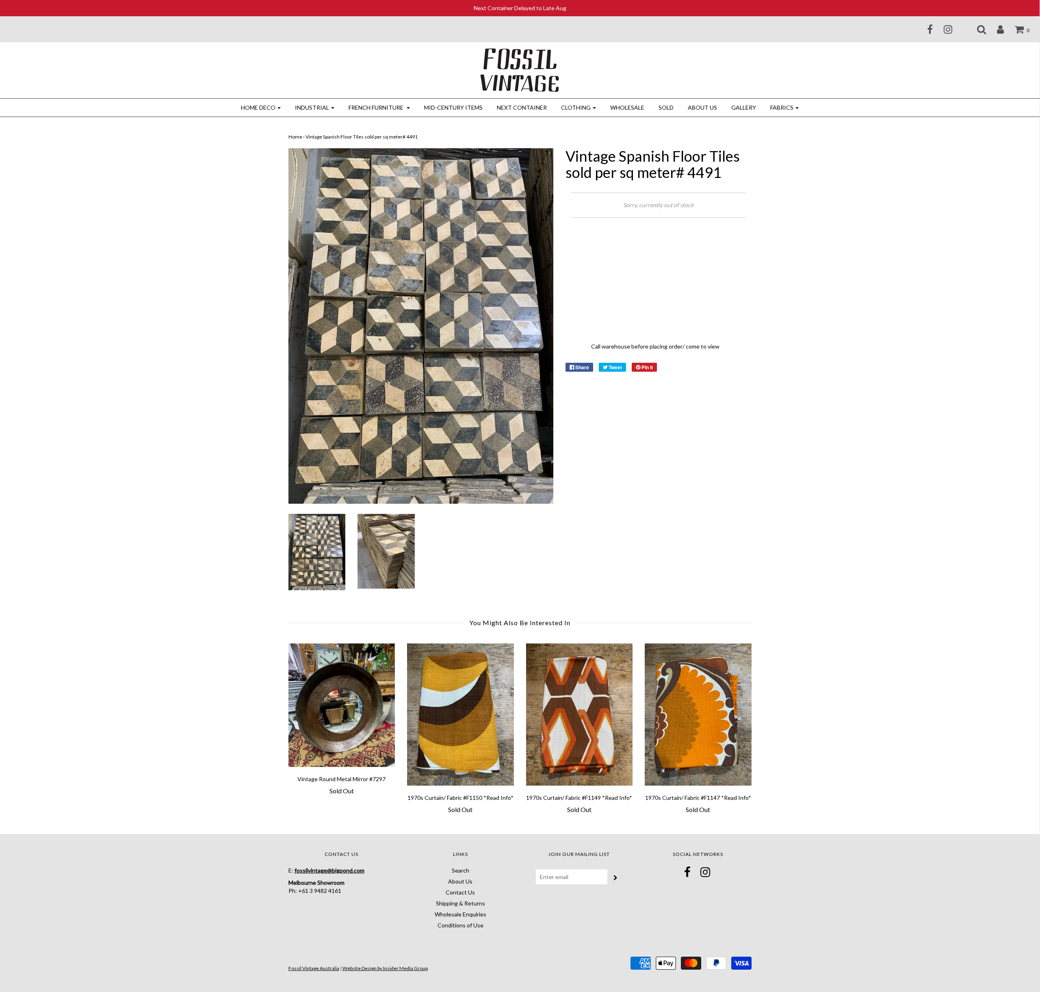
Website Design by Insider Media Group (385, 968)
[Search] (976, 29)
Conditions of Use (460, 925)
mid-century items (453, 107)
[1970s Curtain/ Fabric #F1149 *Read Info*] (579, 714)
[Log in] (995, 29)
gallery (743, 107)
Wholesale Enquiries (460, 914)
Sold (666, 107)
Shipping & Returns (460, 903)
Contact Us (460, 892)
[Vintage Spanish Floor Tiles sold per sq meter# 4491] (317, 551)
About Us (702, 107)
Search (460, 870)
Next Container (522, 107)
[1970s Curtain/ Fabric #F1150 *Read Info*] (460, 714)
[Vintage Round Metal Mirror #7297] (341, 705)
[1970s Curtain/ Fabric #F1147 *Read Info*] (698, 714)
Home (295, 137)
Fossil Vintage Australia (313, 968)
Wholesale (627, 107)
